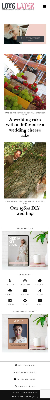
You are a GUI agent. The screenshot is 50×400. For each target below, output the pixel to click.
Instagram (26, 372)
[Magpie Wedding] (25, 7)
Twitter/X (26, 365)
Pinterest (26, 386)
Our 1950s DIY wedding (25, 210)
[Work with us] (25, 269)
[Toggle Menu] (44, 6)
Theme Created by (25, 397)
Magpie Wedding (29, 393)
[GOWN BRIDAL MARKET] (25, 352)
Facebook (26, 379)
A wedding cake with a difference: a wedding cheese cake (25, 127)
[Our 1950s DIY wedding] (25, 170)
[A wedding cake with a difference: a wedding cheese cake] (25, 82)
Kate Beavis (10, 113)
